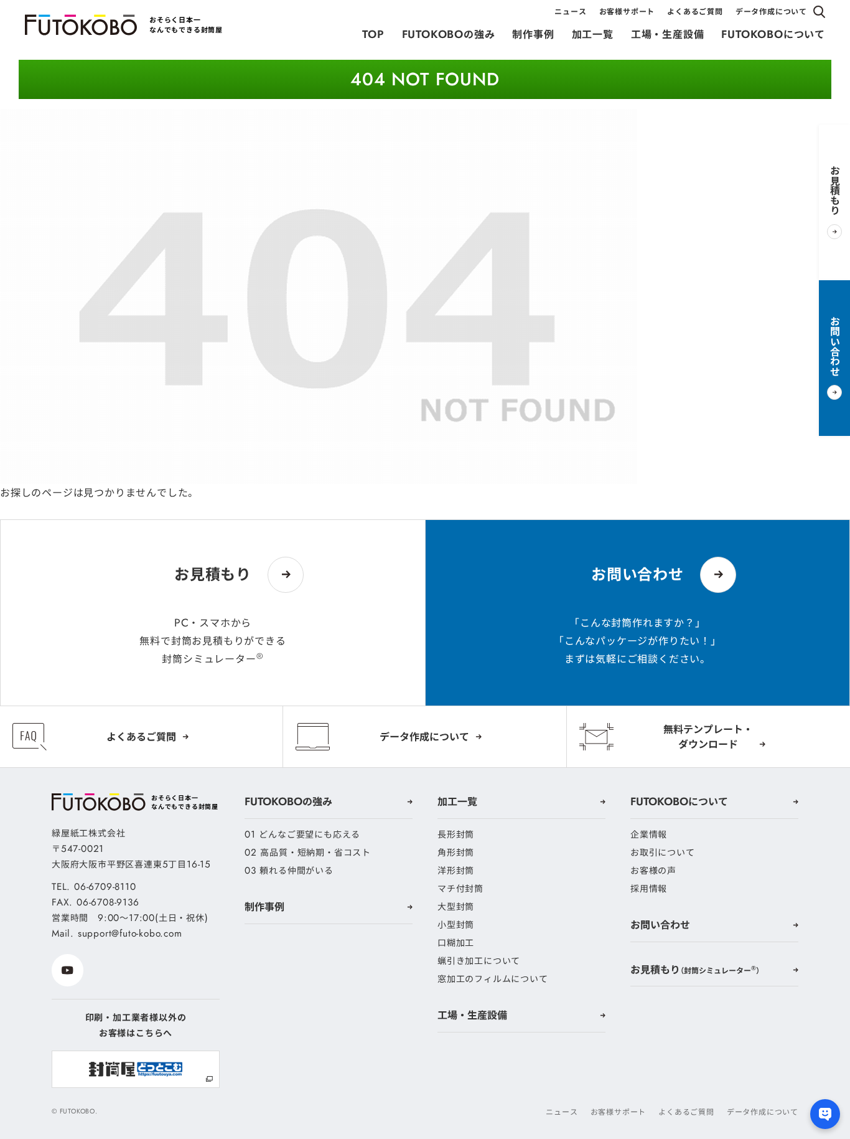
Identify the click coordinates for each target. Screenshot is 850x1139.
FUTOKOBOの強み (448, 34)
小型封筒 (455, 925)
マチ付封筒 (460, 889)
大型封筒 (455, 907)
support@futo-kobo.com (130, 933)
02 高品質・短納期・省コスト (308, 852)
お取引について (662, 852)
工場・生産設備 (667, 34)
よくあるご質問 (695, 11)
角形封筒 (455, 852)
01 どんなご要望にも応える (302, 834)
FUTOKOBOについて (773, 34)
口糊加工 (455, 943)
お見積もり (695, 970)
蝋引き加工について (478, 961)
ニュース (570, 11)
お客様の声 (653, 870)
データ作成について (771, 11)
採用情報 (648, 889)
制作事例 (533, 34)
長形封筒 (455, 834)
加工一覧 (593, 34)
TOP (373, 34)
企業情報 (648, 834)
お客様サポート (627, 11)
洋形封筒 (455, 870)
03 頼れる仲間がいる (289, 870)
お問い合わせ (660, 925)
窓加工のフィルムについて (492, 979)
